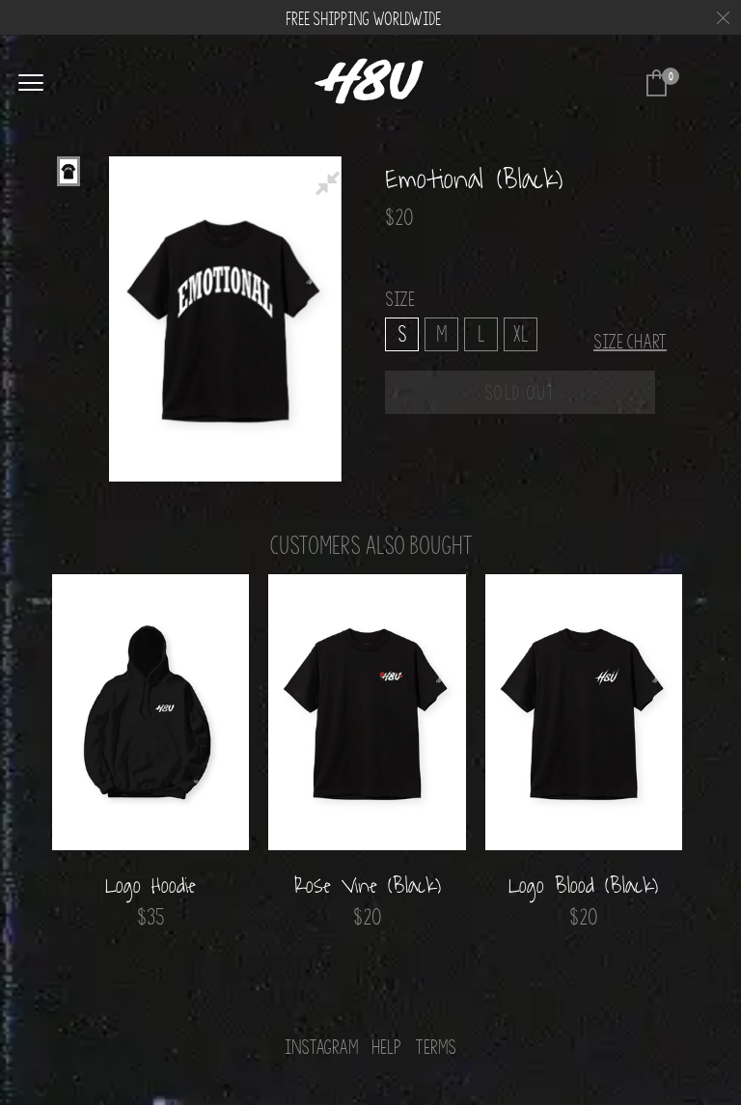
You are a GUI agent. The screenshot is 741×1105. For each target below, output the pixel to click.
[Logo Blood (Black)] (583, 712)
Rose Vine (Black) (367, 886)
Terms (435, 1047)
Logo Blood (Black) (583, 886)
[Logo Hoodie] (150, 712)
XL (520, 332)
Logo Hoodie (150, 886)
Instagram (321, 1047)
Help (386, 1047)
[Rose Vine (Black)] (366, 712)
